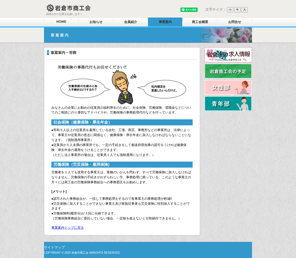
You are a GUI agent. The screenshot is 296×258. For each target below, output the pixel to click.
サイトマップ (54, 247)
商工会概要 (200, 22)
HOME (61, 21)
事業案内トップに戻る (67, 227)
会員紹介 (130, 22)
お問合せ (234, 22)
